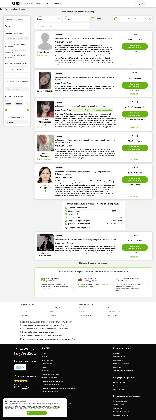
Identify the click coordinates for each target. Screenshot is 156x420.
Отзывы (44, 367)
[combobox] (7, 89)
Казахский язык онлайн (121, 415)
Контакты (44, 356)
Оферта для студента (49, 377)
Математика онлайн (120, 401)
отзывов (24, 388)
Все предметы (118, 360)
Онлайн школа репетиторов (123, 370)
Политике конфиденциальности (31, 408)
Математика (117, 386)
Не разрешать (15, 413)
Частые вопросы (47, 363)
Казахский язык (118, 389)
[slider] (6, 110)
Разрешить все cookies (36, 413)
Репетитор (116, 353)
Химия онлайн (118, 408)
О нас (43, 353)
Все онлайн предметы (121, 363)
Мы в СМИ (45, 370)
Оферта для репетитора (50, 374)
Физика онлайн (118, 404)
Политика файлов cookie (50, 384)
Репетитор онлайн (119, 356)
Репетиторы (29, 4)
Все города (117, 367)
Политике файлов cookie (50, 408)
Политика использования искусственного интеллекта (59, 388)
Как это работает (47, 360)
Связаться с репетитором (134, 46)
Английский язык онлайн (121, 411)
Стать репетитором (51, 4)
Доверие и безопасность (50, 391)
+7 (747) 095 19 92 (24, 349)
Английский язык (119, 382)
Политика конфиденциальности (52, 381)
